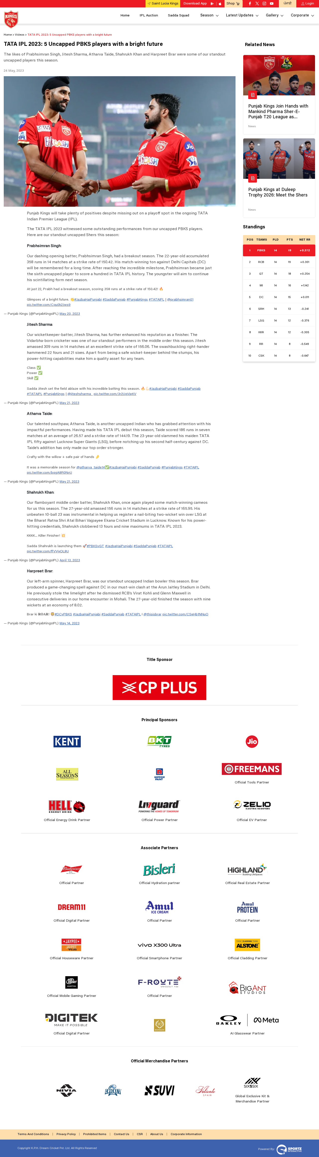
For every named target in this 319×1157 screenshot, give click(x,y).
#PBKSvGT (95, 546)
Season (207, 15)
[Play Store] (213, 3)
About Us (156, 1134)
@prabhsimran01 (180, 300)
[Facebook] (250, 4)
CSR (140, 1134)
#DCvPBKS (63, 614)
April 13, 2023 (70, 560)
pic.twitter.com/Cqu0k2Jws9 (49, 305)
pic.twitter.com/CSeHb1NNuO (185, 614)
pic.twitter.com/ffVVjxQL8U (48, 551)
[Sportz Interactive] (288, 1149)
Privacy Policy (66, 1134)
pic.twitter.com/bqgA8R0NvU (49, 473)
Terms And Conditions (33, 1134)
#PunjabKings (137, 300)
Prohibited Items (94, 1134)
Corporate (300, 15)
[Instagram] (264, 4)
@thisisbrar (152, 614)
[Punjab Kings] (11, 19)
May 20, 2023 (70, 314)
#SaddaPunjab (114, 300)
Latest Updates (239, 15)
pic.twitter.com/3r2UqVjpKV (115, 394)
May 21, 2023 (69, 403)
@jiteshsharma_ (80, 394)
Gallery (272, 15)
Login (310, 3)
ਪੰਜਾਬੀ (288, 3)
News (252, 126)
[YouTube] (271, 4)
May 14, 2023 (70, 623)
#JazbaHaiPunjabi (88, 300)
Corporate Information (186, 1134)
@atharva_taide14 (91, 467)
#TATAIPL (156, 300)
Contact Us (121, 1134)
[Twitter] (257, 4)
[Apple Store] (221, 3)
